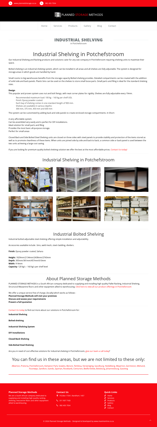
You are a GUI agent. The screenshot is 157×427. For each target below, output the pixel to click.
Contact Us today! (119, 149)
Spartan (58, 368)
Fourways (33, 368)
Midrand (141, 366)
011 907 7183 (65, 400)
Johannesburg (112, 368)
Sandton (43, 368)
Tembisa (78, 366)
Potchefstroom (36, 366)
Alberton (16, 366)
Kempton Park (51, 366)
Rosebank (67, 368)
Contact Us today (17, 310)
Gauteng (124, 368)
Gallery (87, 25)
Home (44, 25)
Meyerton (120, 366)
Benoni (69, 366)
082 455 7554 (50, 3)
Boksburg (100, 368)
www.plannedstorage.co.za (24, 3)
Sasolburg (99, 366)
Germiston (131, 366)
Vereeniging (88, 366)
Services (58, 25)
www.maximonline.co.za (104, 421)
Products (73, 25)
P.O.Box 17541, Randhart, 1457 (72, 395)
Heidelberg (110, 366)
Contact (112, 25)
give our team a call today (97, 351)
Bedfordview (89, 368)
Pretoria (24, 366)
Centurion (78, 368)
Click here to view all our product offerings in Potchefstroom (103, 286)
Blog (99, 25)
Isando (51, 368)
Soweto (62, 366)
